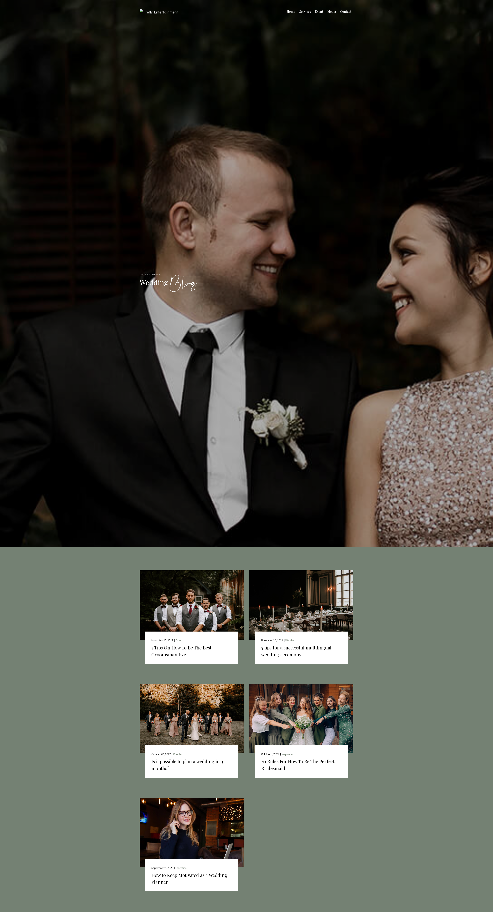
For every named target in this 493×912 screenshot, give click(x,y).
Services (305, 11)
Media (331, 11)
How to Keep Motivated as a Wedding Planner (189, 878)
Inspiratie (287, 754)
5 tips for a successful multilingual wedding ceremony (296, 651)
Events (179, 640)
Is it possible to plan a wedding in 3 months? (187, 764)
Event (319, 11)
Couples (178, 754)
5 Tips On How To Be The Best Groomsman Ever (181, 651)
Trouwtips (181, 868)
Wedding (290, 640)
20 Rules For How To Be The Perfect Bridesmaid (297, 764)
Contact (345, 11)
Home (291, 11)
